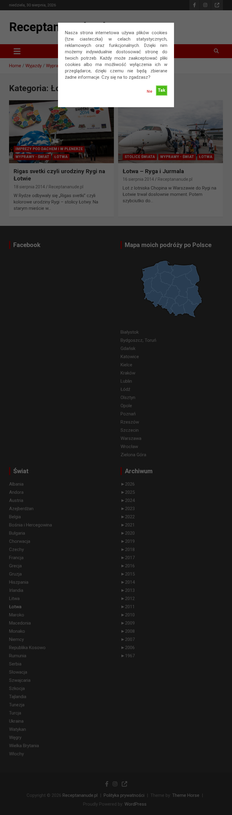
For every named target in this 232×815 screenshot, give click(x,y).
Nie (149, 91)
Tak (161, 90)
